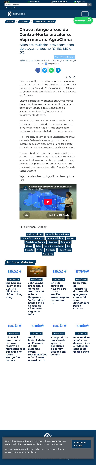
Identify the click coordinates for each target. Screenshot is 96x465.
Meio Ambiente (34, 234)
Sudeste (29, 250)
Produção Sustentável (32, 238)
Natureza (52, 242)
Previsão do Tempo (44, 21)
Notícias (24, 21)
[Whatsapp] (15, 7)
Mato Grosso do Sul (54, 246)
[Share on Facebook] (38, 70)
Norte (39, 250)
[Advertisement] (48, 392)
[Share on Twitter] (45, 70)
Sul (68, 246)
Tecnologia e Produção (57, 234)
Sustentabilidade (55, 238)
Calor (38, 246)
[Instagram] (11, 7)
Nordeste (50, 250)
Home (10, 21)
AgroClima (48, 254)
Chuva (29, 246)
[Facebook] (6, 7)
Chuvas (70, 238)
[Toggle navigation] (85, 13)
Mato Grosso (65, 250)
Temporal (65, 242)
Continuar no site (80, 444)
